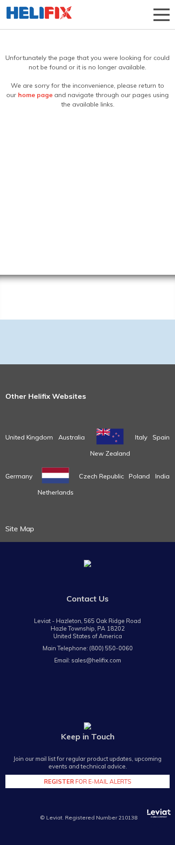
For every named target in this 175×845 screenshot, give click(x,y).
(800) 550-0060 (111, 648)
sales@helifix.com (96, 660)
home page (35, 95)
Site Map (19, 528)
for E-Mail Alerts (87, 781)
